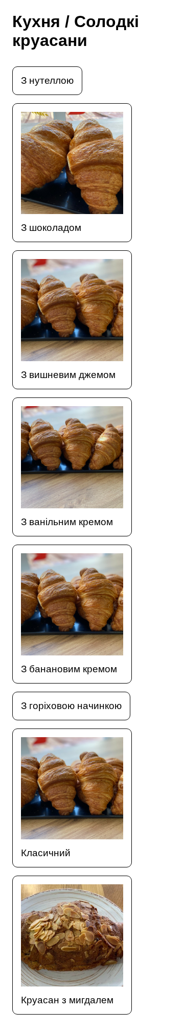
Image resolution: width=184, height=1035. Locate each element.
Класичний (46, 853)
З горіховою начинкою (71, 705)
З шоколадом (51, 227)
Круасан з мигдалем (67, 1000)
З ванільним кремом (67, 521)
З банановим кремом (69, 669)
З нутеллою (47, 80)
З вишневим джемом (68, 374)
